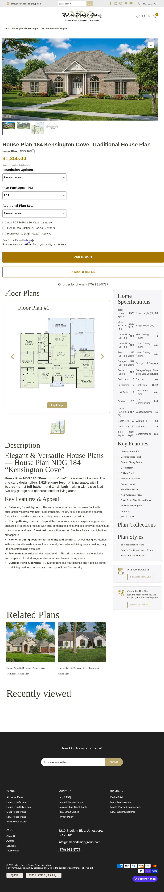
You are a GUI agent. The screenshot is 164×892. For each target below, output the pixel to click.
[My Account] (149, 16)
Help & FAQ (64, 797)
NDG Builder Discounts (122, 811)
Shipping (6, 165)
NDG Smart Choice (68, 811)
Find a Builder (117, 797)
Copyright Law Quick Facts (72, 807)
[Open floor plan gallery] (57, 353)
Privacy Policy (66, 816)
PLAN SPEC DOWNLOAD (142, 577)
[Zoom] (151, 45)
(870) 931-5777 (150, 3)
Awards (10, 840)
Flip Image (57, 405)
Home (6, 28)
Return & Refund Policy (70, 802)
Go (89, 3)
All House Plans (14, 797)
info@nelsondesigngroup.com (26, 3)
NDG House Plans (16, 816)
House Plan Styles (16, 802)
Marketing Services (120, 802)
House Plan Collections (18, 807)
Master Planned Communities (125, 807)
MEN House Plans (16, 811)
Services (11, 845)
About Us (11, 836)
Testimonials (12, 850)
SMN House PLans (16, 821)
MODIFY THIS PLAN (140, 605)
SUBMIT (114, 762)
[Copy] (33, 151)
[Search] (143, 16)
